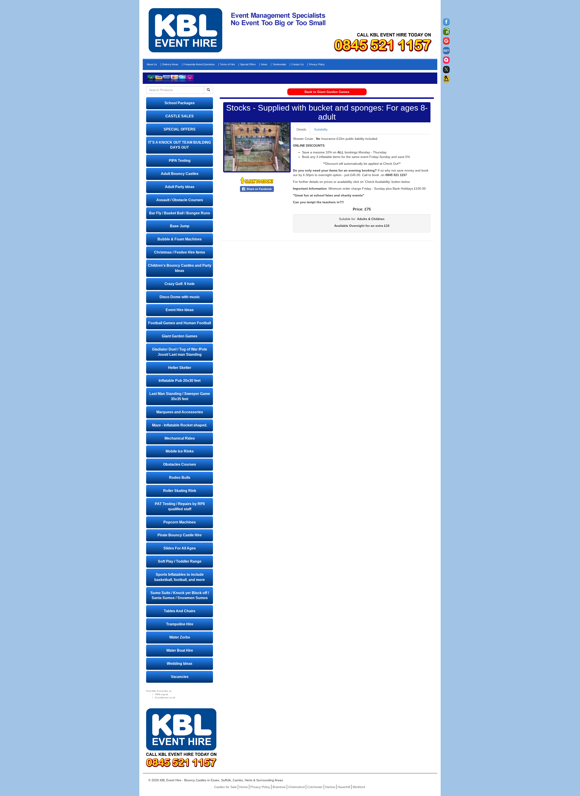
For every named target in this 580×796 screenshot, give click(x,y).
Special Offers (248, 64)
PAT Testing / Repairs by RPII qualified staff (180, 506)
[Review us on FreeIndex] (446, 31)
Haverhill (344, 787)
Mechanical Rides (179, 438)
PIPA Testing (180, 160)
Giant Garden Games (179, 336)
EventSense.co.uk (165, 697)
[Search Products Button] (208, 90)
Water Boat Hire (179, 650)
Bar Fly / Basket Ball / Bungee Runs (179, 213)
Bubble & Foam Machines (179, 239)
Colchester (315, 787)
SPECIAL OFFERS (180, 129)
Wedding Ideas (179, 663)
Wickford (359, 787)
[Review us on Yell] (446, 79)
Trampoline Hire (179, 624)
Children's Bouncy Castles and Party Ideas (179, 268)
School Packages (179, 103)
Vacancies (179, 677)
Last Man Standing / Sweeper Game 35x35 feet (179, 396)
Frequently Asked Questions (199, 64)
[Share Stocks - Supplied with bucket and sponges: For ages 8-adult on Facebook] (257, 189)
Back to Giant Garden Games (326, 92)
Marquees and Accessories (179, 412)
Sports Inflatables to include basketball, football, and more (179, 577)
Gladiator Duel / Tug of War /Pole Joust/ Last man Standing (179, 351)
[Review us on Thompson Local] (446, 50)
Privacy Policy (317, 64)
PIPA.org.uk (161, 694)
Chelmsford (296, 787)
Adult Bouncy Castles (179, 174)
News (264, 64)
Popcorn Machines (179, 522)
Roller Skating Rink (179, 491)
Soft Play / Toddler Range (179, 561)
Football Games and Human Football (179, 323)
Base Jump (179, 226)
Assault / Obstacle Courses (179, 200)
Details (301, 129)
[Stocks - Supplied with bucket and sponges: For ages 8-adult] (257, 146)
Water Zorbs (179, 637)
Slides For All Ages (179, 548)
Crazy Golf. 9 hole (179, 284)
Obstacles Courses (179, 464)
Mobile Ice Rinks (180, 451)
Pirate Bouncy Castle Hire (179, 535)
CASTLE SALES (179, 116)
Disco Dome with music (180, 297)
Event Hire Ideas (180, 310)
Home (243, 787)
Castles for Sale (225, 787)
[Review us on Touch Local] (446, 60)
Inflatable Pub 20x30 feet (180, 380)
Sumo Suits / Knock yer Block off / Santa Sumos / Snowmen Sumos (179, 595)
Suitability (321, 129)
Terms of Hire (227, 64)
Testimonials (279, 64)
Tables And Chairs (179, 611)
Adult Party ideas (179, 187)
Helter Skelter (179, 368)
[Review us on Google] (446, 41)
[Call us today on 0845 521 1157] (382, 45)
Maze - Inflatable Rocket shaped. (179, 425)
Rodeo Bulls (179, 477)
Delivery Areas (170, 64)
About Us (152, 64)
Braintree (279, 787)
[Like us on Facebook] (446, 22)
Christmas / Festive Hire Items (179, 252)
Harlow (330, 787)
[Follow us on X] (446, 69)
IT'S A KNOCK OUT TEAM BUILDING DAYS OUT (179, 145)
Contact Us (297, 64)
